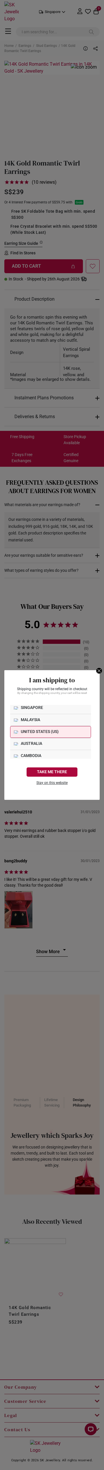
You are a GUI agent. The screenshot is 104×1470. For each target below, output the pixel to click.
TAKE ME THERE (52, 771)
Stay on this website (52, 783)
